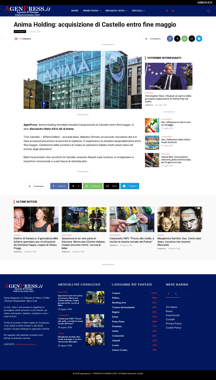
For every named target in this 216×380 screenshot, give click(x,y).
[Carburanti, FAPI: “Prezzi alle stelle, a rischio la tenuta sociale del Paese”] (132, 219)
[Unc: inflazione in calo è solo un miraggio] (152, 125)
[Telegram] (199, 38)
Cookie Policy (173, 327)
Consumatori (166, 119)
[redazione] (16, 38)
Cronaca (17, 235)
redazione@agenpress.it (26, 344)
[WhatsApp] (184, 38)
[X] (173, 11)
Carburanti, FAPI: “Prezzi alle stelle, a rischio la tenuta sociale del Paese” (132, 240)
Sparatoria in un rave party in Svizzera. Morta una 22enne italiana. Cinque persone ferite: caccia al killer (83, 243)
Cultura (160, 235)
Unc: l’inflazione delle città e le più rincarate (175, 141)
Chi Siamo (171, 307)
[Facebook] (167, 11)
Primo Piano (67, 235)
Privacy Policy (174, 323)
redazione (26, 38)
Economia (20, 31)
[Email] (192, 38)
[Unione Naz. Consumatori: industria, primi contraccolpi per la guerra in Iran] (152, 160)
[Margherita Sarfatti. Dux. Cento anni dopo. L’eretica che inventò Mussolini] (179, 219)
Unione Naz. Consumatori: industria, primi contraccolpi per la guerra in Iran (176, 160)
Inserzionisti (173, 315)
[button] (208, 11)
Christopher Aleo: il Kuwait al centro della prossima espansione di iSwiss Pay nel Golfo (168, 99)
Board (169, 311)
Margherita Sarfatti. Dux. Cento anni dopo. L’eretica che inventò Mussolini (179, 241)
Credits (140, 373)
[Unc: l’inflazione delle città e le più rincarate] (152, 143)
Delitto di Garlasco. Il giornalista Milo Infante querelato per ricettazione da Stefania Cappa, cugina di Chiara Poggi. (36, 243)
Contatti (170, 319)
